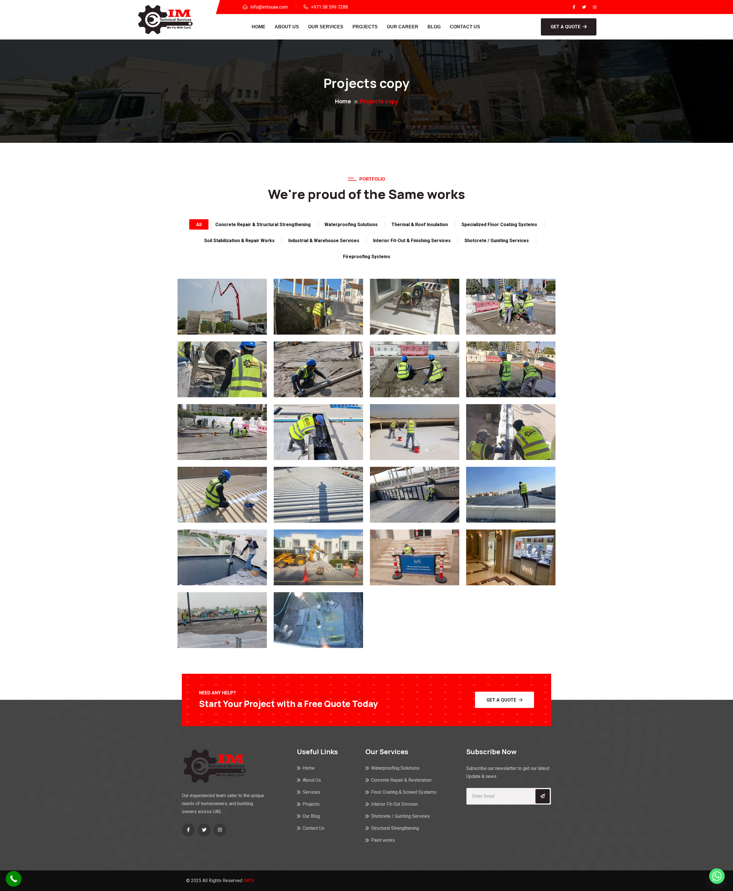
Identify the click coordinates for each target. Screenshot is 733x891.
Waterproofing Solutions (351, 224)
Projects (365, 26)
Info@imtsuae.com (269, 7)
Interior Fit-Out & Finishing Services (412, 240)
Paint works (383, 840)
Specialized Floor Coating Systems (499, 224)
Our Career (402, 26)
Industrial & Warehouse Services (323, 240)
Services (311, 792)
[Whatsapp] (717, 876)
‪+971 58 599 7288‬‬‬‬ (329, 7)
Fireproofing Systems (366, 256)
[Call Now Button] (13, 879)
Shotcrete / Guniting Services (496, 240)
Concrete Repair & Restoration (401, 780)
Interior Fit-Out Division (394, 804)
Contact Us (465, 26)
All (199, 224)
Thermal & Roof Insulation (419, 224)
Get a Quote (565, 26)
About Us (287, 26)
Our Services (325, 26)
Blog (434, 26)
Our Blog (311, 816)
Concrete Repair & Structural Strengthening (263, 224)
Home (258, 26)
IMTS (248, 880)
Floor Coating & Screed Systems (403, 792)
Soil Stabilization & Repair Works (239, 240)
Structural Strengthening (395, 828)
